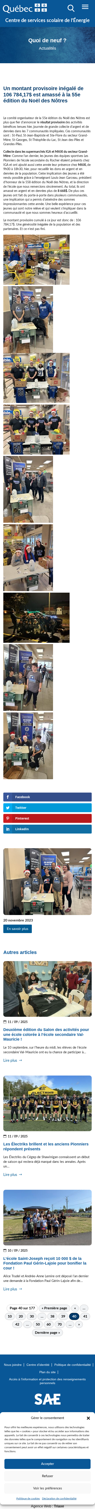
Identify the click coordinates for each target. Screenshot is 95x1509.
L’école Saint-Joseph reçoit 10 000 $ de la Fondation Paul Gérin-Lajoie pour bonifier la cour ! (44, 1263)
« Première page (54, 1308)
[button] (88, 1418)
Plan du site (47, 1372)
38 (52, 1316)
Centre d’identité (38, 1365)
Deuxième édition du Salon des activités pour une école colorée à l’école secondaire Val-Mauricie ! (46, 1034)
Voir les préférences (47, 1488)
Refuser (47, 1476)
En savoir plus (17, 929)
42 (17, 1324)
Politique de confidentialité (72, 1365)
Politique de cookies (28, 1498)
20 (21, 1316)
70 (60, 1324)
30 (32, 1316)
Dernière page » (47, 1332)
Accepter (47, 1464)
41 (85, 1316)
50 (38, 1324)
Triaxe (59, 1506)
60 (49, 1324)
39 (63, 1316)
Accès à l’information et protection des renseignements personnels (47, 1381)
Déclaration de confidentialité (59, 1498)
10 (10, 1316)
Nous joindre (13, 1365)
